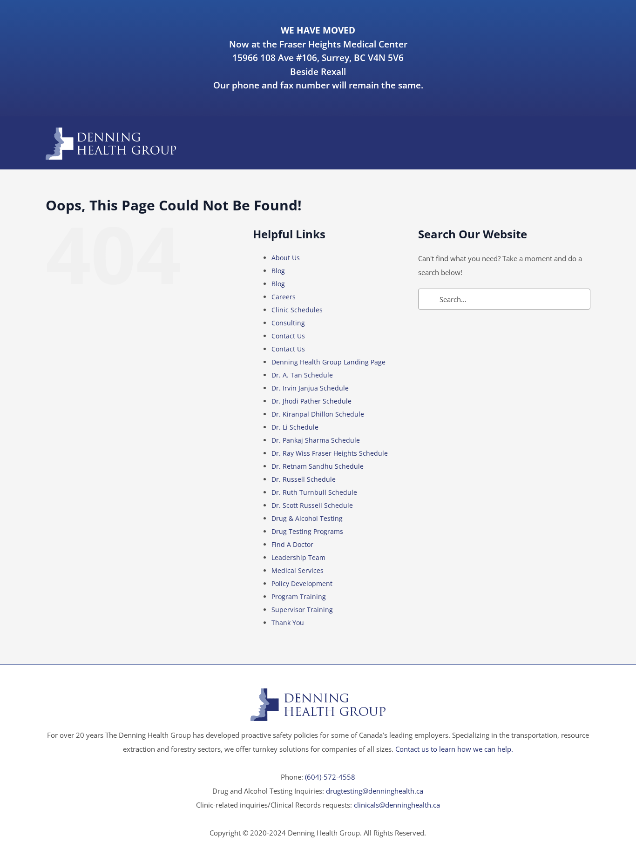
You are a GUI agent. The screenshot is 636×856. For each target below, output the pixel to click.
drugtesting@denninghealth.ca (374, 790)
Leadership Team (298, 557)
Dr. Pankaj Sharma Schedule (315, 440)
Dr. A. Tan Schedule (302, 375)
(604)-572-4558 (330, 777)
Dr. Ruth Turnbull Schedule (314, 492)
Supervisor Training (302, 609)
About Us (285, 257)
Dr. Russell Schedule (303, 479)
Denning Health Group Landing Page (328, 361)
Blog (278, 270)
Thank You (287, 622)
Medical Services (297, 570)
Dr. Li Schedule (294, 427)
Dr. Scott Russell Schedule (312, 505)
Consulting (288, 322)
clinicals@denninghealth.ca (397, 804)
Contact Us (288, 335)
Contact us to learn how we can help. (454, 749)
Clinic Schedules (297, 309)
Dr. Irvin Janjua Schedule (310, 388)
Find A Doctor (292, 544)
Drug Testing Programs (307, 531)
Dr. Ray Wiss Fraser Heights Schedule (329, 453)
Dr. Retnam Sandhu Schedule (317, 466)
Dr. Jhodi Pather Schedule (311, 401)
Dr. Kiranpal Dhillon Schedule (317, 414)
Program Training (298, 596)
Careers (283, 296)
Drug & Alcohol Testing (307, 518)
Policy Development (301, 583)
